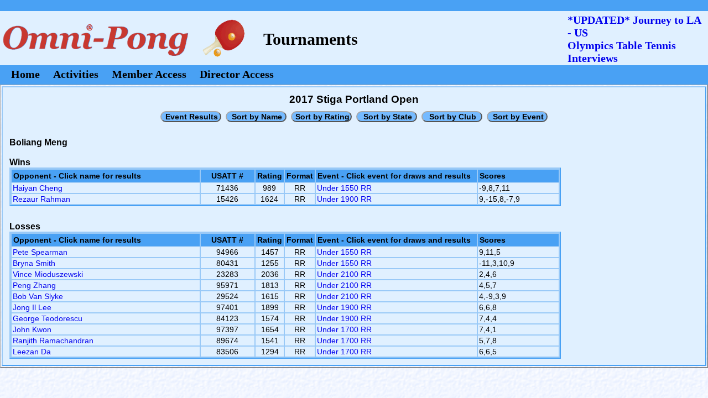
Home (25, 74)
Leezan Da (32, 351)
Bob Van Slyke (38, 296)
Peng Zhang (34, 285)
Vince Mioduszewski (48, 274)
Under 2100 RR (344, 274)
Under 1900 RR (344, 199)
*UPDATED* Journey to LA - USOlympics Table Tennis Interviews (634, 39)
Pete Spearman (40, 252)
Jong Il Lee (32, 307)
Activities (75, 74)
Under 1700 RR (344, 329)
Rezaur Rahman (41, 199)
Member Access (149, 74)
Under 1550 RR (344, 188)
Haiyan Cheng (38, 188)
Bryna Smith (34, 263)
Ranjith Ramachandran (53, 340)
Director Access (237, 74)
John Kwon (32, 329)
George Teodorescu (47, 318)
